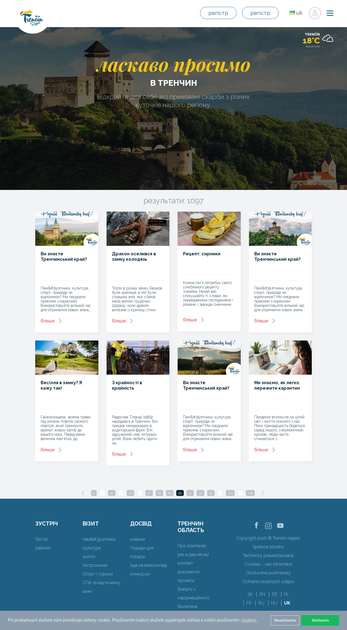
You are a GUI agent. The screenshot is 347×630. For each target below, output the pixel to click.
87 (149, 493)
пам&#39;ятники (99, 539)
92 (200, 493)
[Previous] (83, 492)
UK (287, 603)
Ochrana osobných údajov (268, 581)
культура (92, 548)
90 (180, 493)
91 (190, 493)
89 (169, 493)
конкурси (140, 574)
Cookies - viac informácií (268, 564)
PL (286, 594)
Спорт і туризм (98, 574)
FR (249, 603)
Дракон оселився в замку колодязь (134, 256)
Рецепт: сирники (201, 253)
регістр (218, 13)
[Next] (263, 492)
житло (89, 556)
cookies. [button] (249, 620)
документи (189, 571)
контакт (185, 563)
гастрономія (95, 565)
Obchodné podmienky (268, 572)
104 (230, 493)
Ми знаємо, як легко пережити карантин (277, 385)
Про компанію (192, 545)
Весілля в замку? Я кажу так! (61, 385)
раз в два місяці (193, 554)
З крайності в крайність (127, 385)
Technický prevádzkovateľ (268, 555)
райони (42, 548)
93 (211, 493)
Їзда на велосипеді (148, 565)
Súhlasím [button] (320, 620)
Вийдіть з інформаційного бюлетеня (194, 598)
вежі (87, 591)
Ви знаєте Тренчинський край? (64, 256)
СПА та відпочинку (101, 582)
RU (261, 603)
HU (274, 603)
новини (137, 539)
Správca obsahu (268, 546)
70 (130, 493)
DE (274, 594)
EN (262, 594)
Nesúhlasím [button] (285, 620)
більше (47, 320)
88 (159, 493)
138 (250, 493)
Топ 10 (41, 539)
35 (111, 493)
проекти (186, 580)
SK (250, 594)
